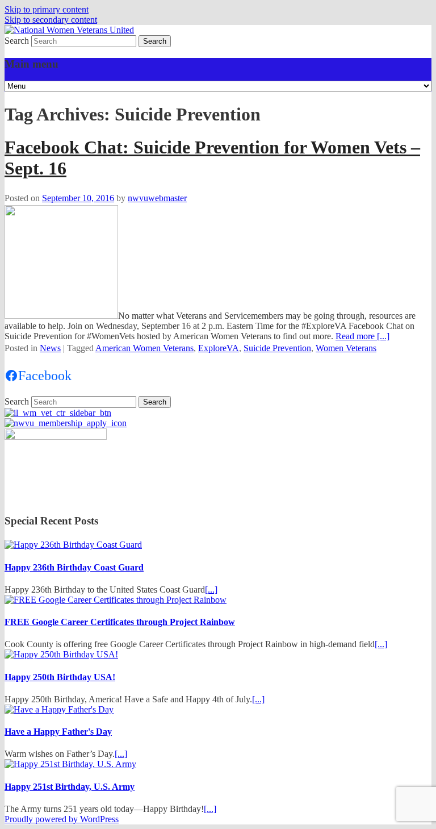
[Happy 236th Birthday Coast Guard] (73, 544)
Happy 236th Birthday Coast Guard (74, 567)
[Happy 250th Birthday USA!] (61, 654)
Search (17, 40)
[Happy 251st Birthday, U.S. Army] (70, 764)
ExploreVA (218, 348)
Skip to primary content (47, 9)
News (50, 348)
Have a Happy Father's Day (58, 731)
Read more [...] (362, 336)
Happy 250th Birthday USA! (60, 677)
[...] (211, 589)
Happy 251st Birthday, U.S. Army (70, 786)
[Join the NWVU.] (66, 423)
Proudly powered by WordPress (62, 819)
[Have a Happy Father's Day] (59, 709)
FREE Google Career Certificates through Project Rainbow (120, 622)
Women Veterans (346, 348)
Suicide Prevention (277, 348)
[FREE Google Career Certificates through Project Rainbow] (116, 600)
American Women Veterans (144, 348)
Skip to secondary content (51, 19)
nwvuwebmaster (157, 198)
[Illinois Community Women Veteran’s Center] (58, 413)
